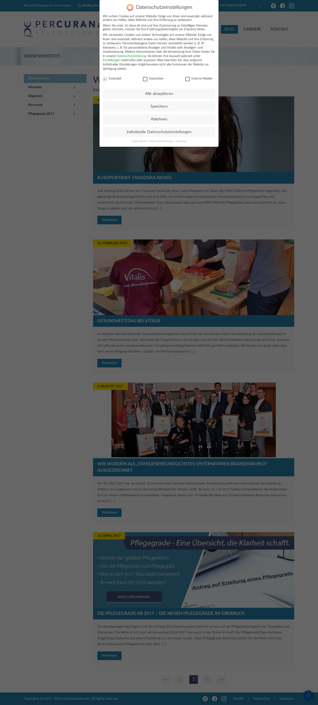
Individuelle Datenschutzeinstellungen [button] (159, 132)
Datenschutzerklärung (131, 56)
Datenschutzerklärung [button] (161, 141)
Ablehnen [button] (159, 119)
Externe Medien (201, 78)
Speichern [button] (159, 106)
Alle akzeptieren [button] (159, 94)
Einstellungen (111, 60)
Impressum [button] (181, 141)
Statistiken (156, 78)
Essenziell (115, 78)
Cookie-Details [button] (139, 141)
